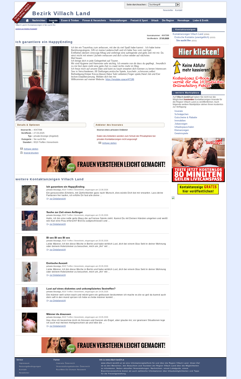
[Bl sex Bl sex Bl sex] (29, 255)
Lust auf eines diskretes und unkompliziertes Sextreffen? (81, 288)
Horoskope (183, 20)
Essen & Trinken (70, 20)
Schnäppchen (181, 114)
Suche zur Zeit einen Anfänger (64, 212)
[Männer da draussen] (29, 332)
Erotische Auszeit (56, 263)
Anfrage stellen (31, 149)
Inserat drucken (31, 153)
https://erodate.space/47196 (120, 79)
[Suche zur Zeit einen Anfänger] (29, 230)
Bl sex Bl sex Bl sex (58, 237)
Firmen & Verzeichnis (94, 20)
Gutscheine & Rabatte (185, 117)
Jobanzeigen (180, 123)
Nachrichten (38, 20)
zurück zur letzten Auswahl (26, 29)
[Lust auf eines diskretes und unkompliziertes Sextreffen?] (29, 306)
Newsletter (168, 10)
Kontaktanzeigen (35, 25)
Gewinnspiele (181, 133)
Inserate (53, 20)
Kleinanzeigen (181, 130)
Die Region (168, 20)
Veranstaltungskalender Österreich (73, 366)
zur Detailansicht (58, 198)
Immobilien (180, 120)
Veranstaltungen (118, 20)
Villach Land (21, 25)
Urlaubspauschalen (184, 127)
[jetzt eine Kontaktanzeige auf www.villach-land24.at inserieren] (198, 193)
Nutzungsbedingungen (30, 366)
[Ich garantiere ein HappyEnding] (29, 204)
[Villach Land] (24, 23)
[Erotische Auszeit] (29, 281)
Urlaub (154, 20)
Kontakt (178, 10)
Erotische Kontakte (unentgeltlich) (191, 37)
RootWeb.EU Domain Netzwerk (71, 370)
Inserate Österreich (65, 363)
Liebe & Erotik (200, 20)
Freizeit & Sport (139, 20)
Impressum (24, 363)
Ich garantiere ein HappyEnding (65, 186)
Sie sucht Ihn (49, 25)
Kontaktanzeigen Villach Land (188, 34)
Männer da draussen (58, 314)
